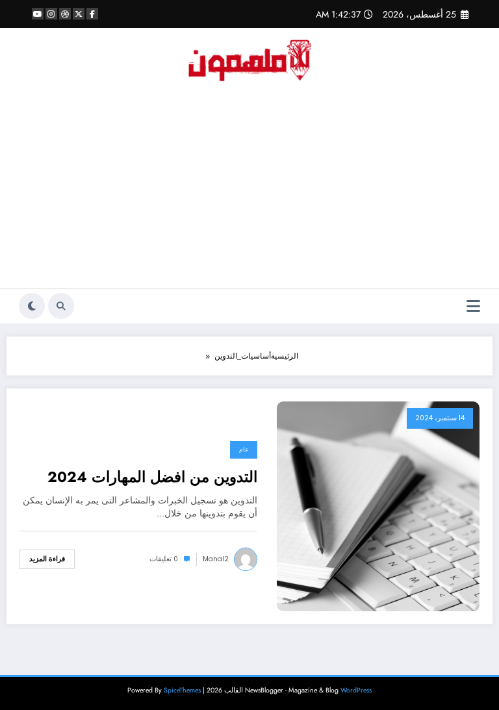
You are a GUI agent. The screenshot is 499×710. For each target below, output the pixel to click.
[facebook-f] (92, 13)
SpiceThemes (182, 690)
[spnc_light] (32, 306)
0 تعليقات (163, 559)
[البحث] (61, 306)
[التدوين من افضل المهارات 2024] (378, 505)
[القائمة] (473, 306)
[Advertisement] (249, 191)
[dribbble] (65, 13)
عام (243, 449)
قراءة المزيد (47, 559)
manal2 (216, 559)
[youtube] (38, 13)
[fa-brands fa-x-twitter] (78, 13)
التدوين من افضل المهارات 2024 (152, 477)
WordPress (356, 690)
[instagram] (51, 13)
